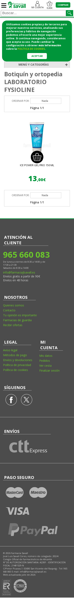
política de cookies (31, 49)
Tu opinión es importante (20, 315)
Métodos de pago (15, 355)
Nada (45, 101)
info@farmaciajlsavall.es (19, 272)
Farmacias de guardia (17, 320)
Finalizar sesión (49, 370)
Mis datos (45, 356)
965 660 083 (26, 254)
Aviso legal (10, 350)
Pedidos (44, 361)
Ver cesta (45, 365)
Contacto (9, 310)
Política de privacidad (17, 365)
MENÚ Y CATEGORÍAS (43, 64)
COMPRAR (63, 4)
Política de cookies (15, 370)
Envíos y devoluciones (17, 360)
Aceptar (37, 56)
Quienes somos (13, 305)
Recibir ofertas (12, 325)
